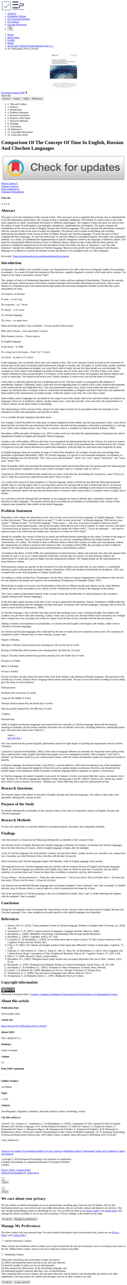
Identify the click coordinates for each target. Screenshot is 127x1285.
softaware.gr (33, 1173)
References (37, 98)
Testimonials (88, 1151)
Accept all (6, 1219)
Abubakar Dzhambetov (12, 191)
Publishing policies (72, 1151)
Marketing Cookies (14, 1254)
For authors (16, 1151)
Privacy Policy (8, 1170)
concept (21, 256)
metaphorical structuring (57, 256)
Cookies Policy (23, 1170)
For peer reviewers (53, 1151)
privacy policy (93, 1210)
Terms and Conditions (106, 1151)
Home (10, 34)
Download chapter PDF (13, 92)
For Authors (13, 21)
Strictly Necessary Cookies (18, 1241)
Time (15, 256)
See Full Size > (14, 738)
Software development (12, 1173)
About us (11, 13)
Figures (16, 98)
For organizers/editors (33, 1151)
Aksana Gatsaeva (10, 186)
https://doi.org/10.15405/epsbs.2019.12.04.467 (24, 1026)
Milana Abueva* (9, 183)
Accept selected (22, 1282)
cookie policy (111, 1210)
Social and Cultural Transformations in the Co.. (30, 46)
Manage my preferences (25, 1219)
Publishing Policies (16, 16)
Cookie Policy (19, 1235)
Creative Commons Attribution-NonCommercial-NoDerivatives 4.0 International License (74, 994)
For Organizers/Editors (18, 19)
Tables (26, 98)
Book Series (13, 37)
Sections (6, 98)
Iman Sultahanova (10, 189)
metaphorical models (35, 256)
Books (10, 43)
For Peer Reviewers (17, 24)
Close (5, 1182)
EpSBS (11, 40)
